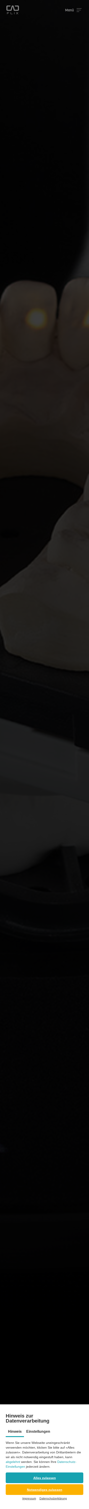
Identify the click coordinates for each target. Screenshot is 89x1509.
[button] (44, 1477)
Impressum (29, 1498)
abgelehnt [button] (13, 1462)
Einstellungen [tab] (38, 1431)
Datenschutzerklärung (53, 1498)
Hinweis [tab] (15, 1431)
